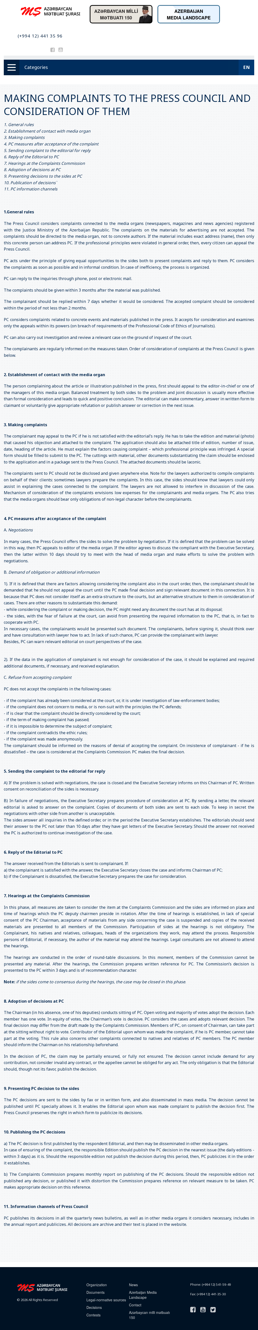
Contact (135, 1304)
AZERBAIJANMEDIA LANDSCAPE (189, 14)
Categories (36, 67)
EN (246, 67)
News (133, 1284)
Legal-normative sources (106, 1299)
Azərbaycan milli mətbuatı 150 (149, 1315)
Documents (95, 1292)
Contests (93, 1314)
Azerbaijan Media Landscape (143, 1295)
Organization (96, 1284)
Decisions (94, 1307)
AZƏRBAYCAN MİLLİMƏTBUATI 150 (116, 14)
